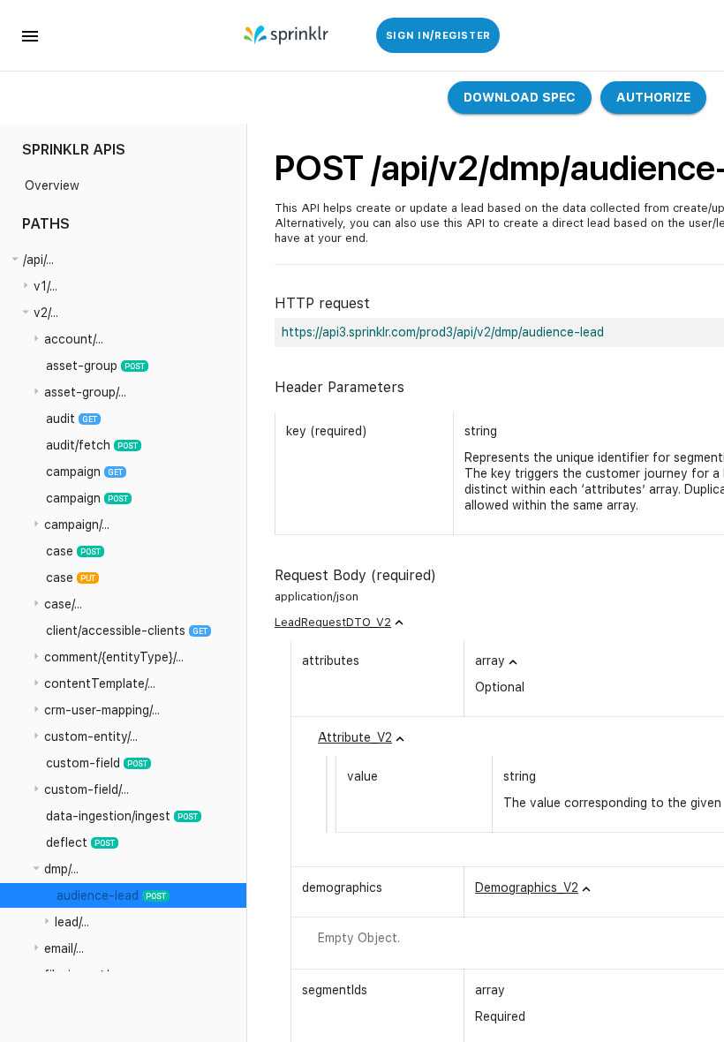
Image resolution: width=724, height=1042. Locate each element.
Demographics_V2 (526, 887)
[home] (287, 35)
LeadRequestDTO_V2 (333, 622)
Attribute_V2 (355, 737)
